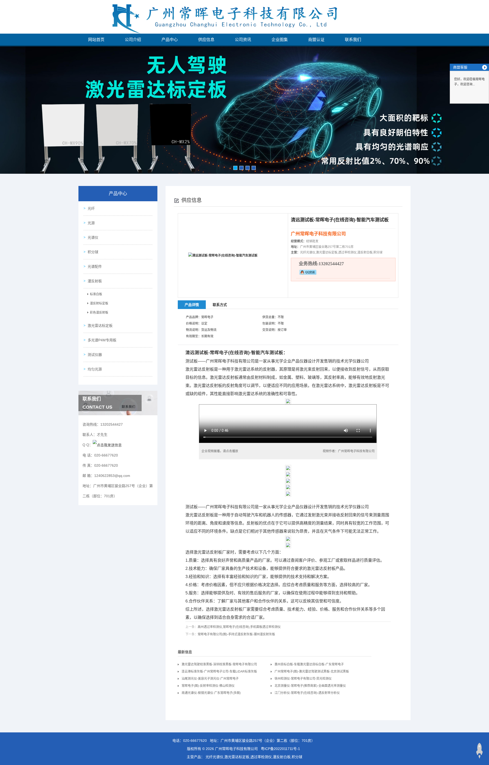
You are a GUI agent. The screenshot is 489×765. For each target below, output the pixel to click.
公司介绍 (133, 39)
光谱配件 (95, 266)
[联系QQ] (107, 445)
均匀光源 (95, 369)
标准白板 (96, 294)
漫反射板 (95, 281)
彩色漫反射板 (99, 312)
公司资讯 (243, 39)
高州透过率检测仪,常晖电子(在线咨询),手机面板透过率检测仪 (239, 627)
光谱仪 (93, 237)
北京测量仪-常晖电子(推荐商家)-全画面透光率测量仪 (310, 686)
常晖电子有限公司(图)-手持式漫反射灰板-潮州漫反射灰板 (236, 634)
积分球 (93, 252)
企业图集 (279, 39)
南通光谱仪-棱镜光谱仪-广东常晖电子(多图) (211, 693)
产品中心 (169, 39)
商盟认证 (316, 39)
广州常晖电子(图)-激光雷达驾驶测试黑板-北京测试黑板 (312, 671)
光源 (91, 223)
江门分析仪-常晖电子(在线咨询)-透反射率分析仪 (307, 693)
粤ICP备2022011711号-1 (280, 749)
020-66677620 (195, 741)
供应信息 (206, 39)
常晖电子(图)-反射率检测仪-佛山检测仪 (208, 686)
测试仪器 (95, 355)
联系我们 (353, 39)
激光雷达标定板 (100, 326)
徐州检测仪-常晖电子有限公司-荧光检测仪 (303, 678)
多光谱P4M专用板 (102, 340)
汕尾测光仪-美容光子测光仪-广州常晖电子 (210, 678)
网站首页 (96, 39)
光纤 (91, 208)
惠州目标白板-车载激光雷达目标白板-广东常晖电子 (309, 664)
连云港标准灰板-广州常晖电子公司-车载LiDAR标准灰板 (219, 671)
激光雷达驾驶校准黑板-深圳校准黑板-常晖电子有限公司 (219, 664)
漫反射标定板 (99, 303)
